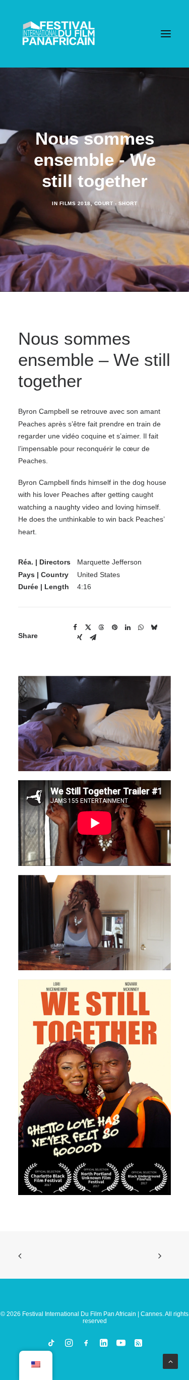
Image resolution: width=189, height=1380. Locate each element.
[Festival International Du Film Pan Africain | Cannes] (58, 34)
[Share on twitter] (88, 627)
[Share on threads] (101, 627)
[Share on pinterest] (114, 627)
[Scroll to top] (170, 1361)
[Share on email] (93, 638)
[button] (166, 34)
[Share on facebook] (75, 627)
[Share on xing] (80, 638)
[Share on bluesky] (154, 627)
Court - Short (116, 203)
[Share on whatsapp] (141, 627)
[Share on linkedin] (127, 627)
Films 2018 (75, 203)
